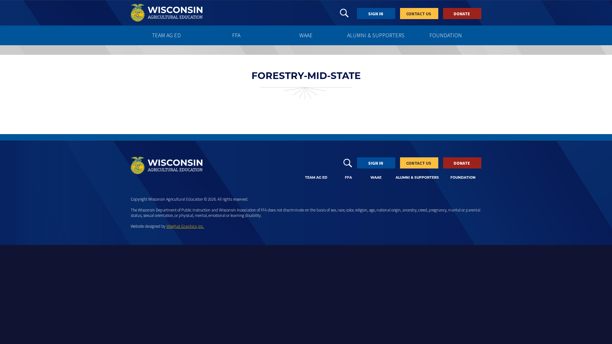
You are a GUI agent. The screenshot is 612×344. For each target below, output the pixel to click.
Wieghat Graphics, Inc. (185, 226)
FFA (236, 35)
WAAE (306, 35)
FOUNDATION (445, 35)
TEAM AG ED (166, 35)
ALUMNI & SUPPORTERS (375, 35)
